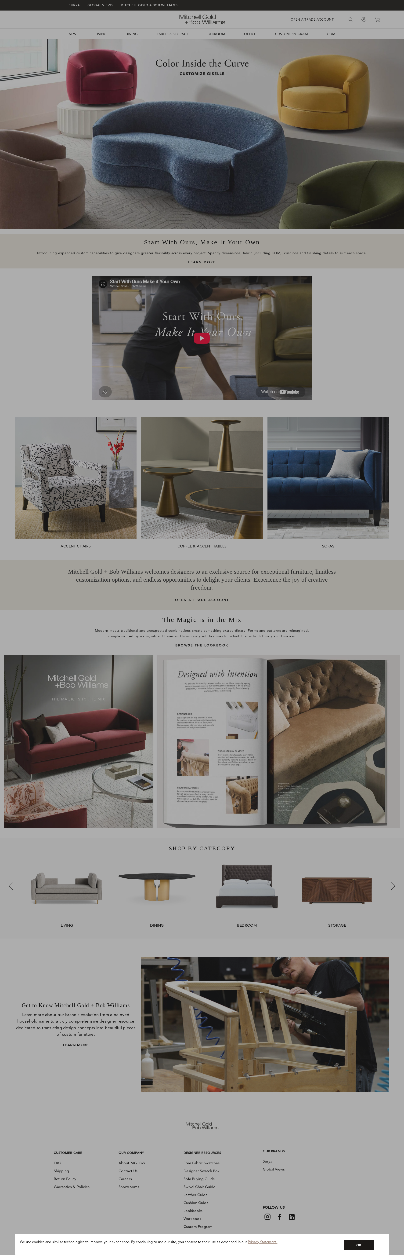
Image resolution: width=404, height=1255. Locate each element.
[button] (359, 1245)
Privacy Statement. (262, 1242)
